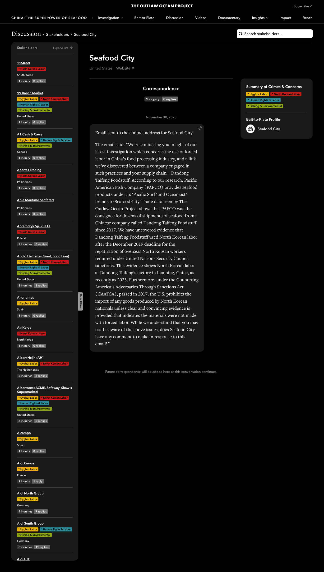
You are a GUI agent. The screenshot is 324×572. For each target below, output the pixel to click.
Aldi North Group (30, 493)
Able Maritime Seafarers (35, 200)
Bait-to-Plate (144, 17)
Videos (200, 17)
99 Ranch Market (30, 93)
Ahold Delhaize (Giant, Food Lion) (43, 256)
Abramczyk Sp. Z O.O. (34, 226)
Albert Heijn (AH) (30, 357)
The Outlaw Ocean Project (162, 6)
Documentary (229, 17)
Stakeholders (57, 34)
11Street (23, 63)
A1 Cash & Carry (29, 134)
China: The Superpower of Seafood (49, 18)
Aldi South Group (30, 523)
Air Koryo (24, 327)
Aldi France (25, 463)
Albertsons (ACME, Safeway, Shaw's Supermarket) (44, 390)
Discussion (174, 17)
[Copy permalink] (200, 128)
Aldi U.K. (23, 559)
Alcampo (24, 433)
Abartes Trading (29, 170)
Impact (285, 17)
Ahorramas (25, 297)
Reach (308, 17)
